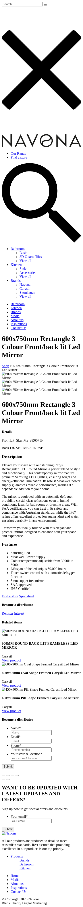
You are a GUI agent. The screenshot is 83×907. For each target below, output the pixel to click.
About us (17, 320)
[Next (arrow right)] (8, 779)
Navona (25, 284)
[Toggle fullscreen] (12, 775)
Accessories (27, 272)
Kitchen (16, 265)
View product (11, 660)
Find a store (19, 157)
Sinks (23, 269)
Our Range (18, 153)
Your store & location (26, 754)
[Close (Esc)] (3, 775)
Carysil (24, 288)
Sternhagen (27, 292)
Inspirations (19, 324)
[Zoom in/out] (17, 775)
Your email (19, 816)
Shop (5, 366)
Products (17, 856)
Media (15, 316)
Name (16, 728)
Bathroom (18, 249)
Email (16, 737)
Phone (16, 745)
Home (15, 876)
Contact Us (18, 328)
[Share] (8, 775)
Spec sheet (26, 596)
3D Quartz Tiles (30, 257)
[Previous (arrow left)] (3, 779)
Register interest (13, 613)
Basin (23, 253)
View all (25, 261)
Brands (16, 280)
